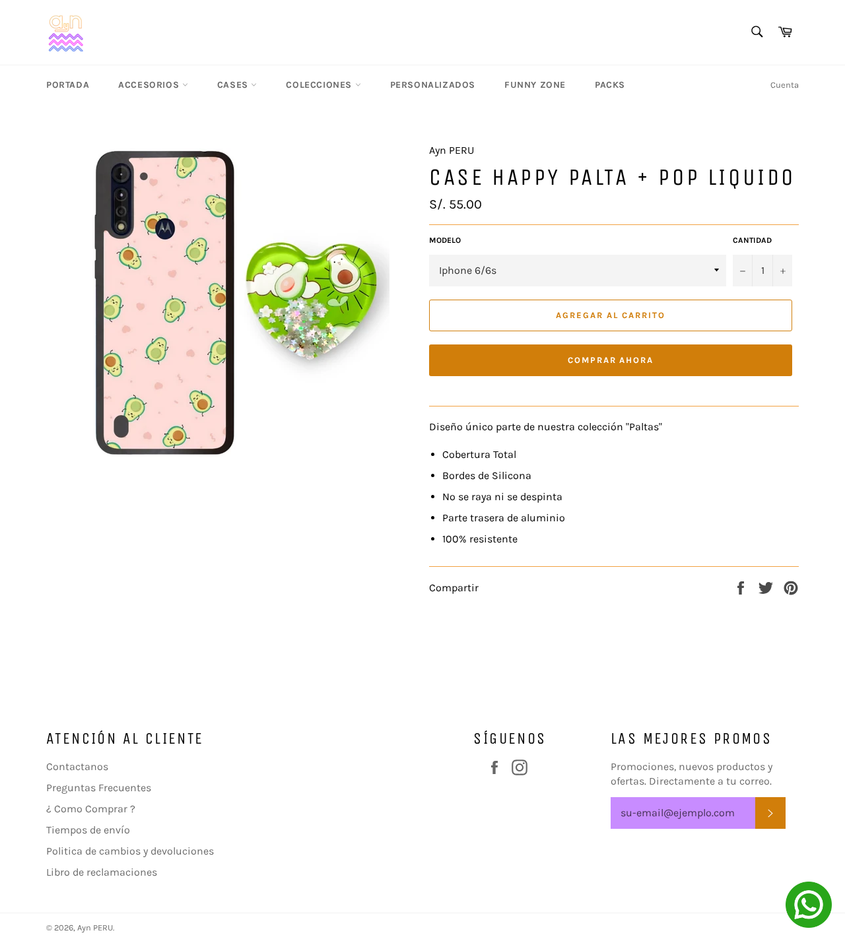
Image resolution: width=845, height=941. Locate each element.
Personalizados (432, 84)
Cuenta (784, 85)
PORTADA (67, 84)
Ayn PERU (95, 927)
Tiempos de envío (88, 830)
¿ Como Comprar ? (90, 808)
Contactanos (77, 766)
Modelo (445, 240)
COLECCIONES (320, 84)
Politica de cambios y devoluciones (130, 851)
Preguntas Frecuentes (98, 787)
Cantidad (752, 240)
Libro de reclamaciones (101, 872)
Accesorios (150, 84)
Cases (234, 84)
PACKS (610, 84)
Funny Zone (535, 84)
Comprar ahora (611, 360)
